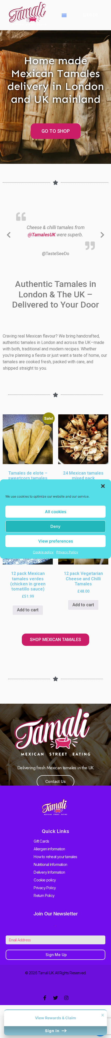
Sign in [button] (53, 1030)
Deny (55, 526)
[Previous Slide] (8, 237)
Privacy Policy (67, 552)
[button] (103, 486)
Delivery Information (49, 879)
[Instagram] (66, 1004)
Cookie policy (43, 552)
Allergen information (49, 856)
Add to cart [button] (28, 617)
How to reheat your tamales (55, 863)
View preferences (55, 541)
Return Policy (44, 902)
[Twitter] (55, 1004)
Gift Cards (41, 848)
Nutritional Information (50, 871)
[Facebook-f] (44, 1004)
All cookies (55, 511)
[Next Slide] (102, 237)
